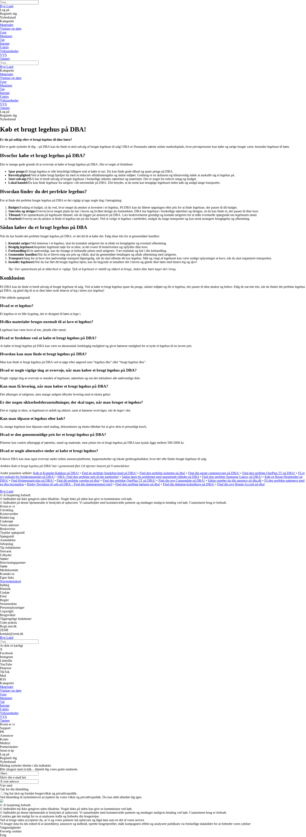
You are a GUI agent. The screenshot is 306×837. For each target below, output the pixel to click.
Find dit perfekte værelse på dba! (78, 480)
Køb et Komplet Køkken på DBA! (56, 473)
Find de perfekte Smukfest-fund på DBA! (109, 473)
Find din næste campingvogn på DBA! (213, 473)
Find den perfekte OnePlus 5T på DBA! (268, 473)
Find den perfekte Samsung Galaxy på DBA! (232, 477)
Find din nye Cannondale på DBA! (181, 480)
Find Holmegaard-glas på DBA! (32, 480)
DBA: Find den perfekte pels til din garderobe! (88, 477)
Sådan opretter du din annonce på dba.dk (234, 480)
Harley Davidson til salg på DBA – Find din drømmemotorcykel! (69, 484)
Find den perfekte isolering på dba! (162, 473)
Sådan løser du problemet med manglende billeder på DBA (160, 477)
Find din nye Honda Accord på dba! (241, 484)
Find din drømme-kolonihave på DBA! (188, 484)
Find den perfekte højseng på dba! (137, 484)
